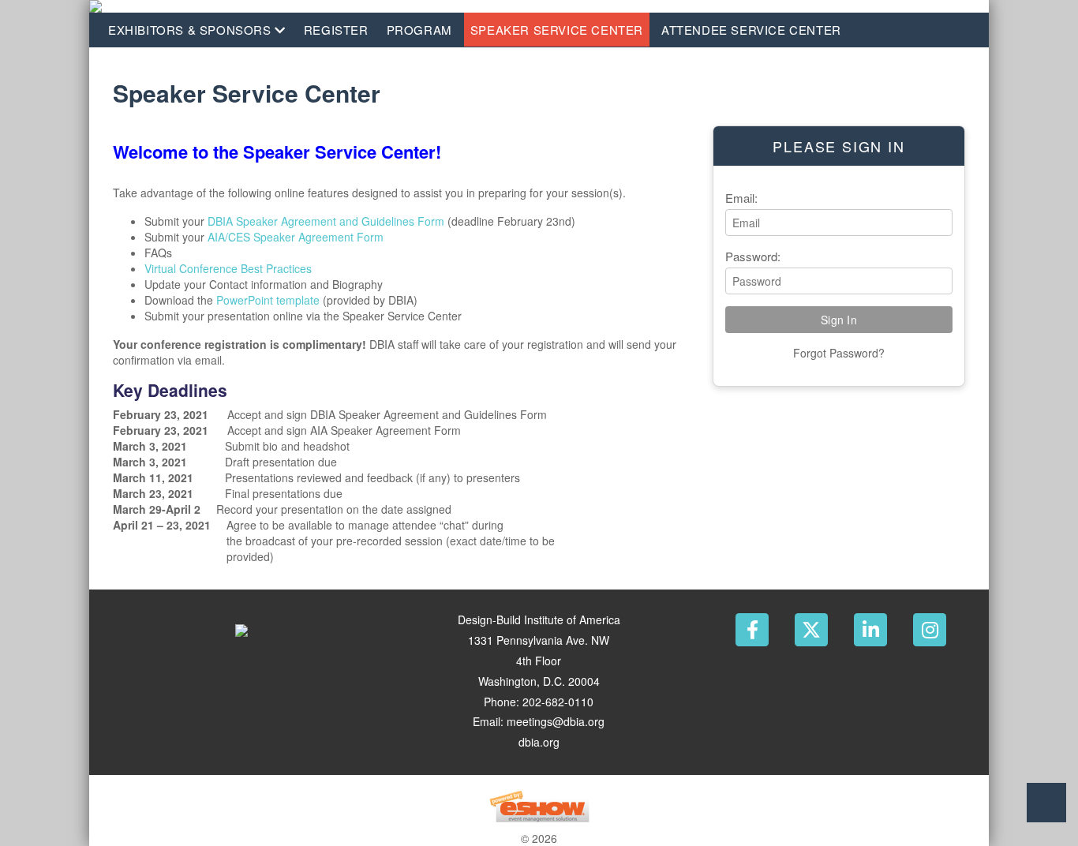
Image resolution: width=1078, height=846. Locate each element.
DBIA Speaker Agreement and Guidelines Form (326, 221)
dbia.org (539, 742)
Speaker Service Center (556, 29)
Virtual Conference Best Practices (229, 268)
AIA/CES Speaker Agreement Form (296, 237)
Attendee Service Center (751, 29)
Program (419, 29)
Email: (741, 197)
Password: (752, 256)
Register (336, 29)
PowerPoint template (268, 300)
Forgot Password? (839, 353)
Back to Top (1046, 802)
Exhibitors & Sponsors (191, 29)
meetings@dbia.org (556, 721)
